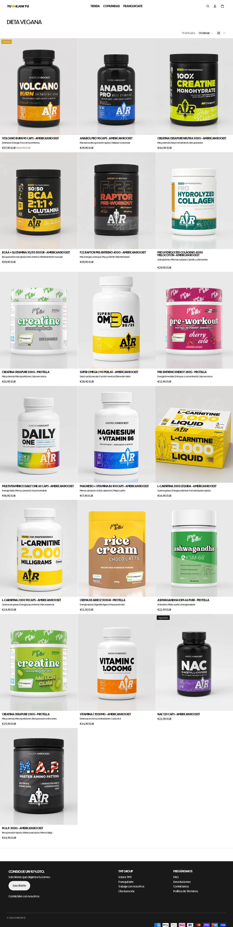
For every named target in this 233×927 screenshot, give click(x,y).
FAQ (176, 877)
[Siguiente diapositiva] (72, 200)
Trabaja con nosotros (131, 886)
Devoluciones (182, 882)
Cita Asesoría (126, 891)
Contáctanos (181, 886)
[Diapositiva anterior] (5, 200)
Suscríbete (19, 885)
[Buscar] (208, 6)
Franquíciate (126, 882)
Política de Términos (185, 891)
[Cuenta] (215, 6)
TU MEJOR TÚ (20, 917)
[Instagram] (11, 902)
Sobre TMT (125, 877)
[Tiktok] (16, 902)
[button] (206, 33)
